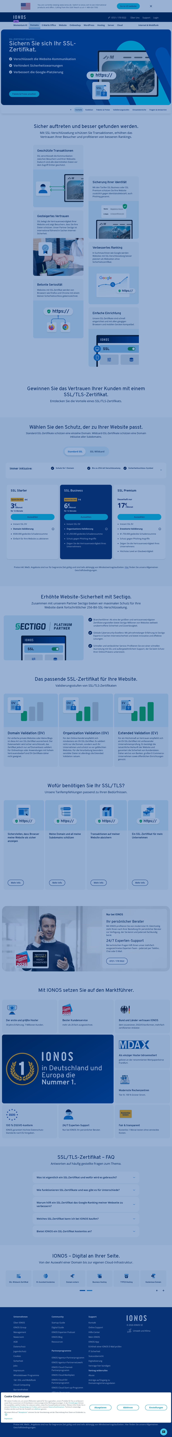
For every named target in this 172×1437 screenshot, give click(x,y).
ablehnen (37, 1409)
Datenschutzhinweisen (56, 1407)
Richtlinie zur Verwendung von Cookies (23, 1407)
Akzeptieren (23, 1412)
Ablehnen (128, 1407)
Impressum (8, 1418)
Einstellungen (73, 1403)
